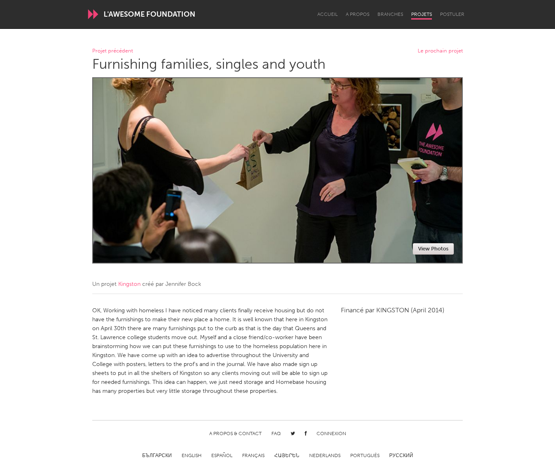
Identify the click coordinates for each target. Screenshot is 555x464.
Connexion (331, 433)
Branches (390, 14)
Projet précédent (112, 51)
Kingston (129, 284)
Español (221, 455)
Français (253, 455)
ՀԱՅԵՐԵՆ (286, 455)
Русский (401, 455)
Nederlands (324, 455)
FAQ (276, 433)
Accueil (327, 14)
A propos (357, 14)
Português (364, 455)
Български (157, 455)
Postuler (452, 14)
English (192, 455)
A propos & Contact (235, 433)
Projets (421, 14)
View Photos (433, 249)
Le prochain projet (440, 51)
